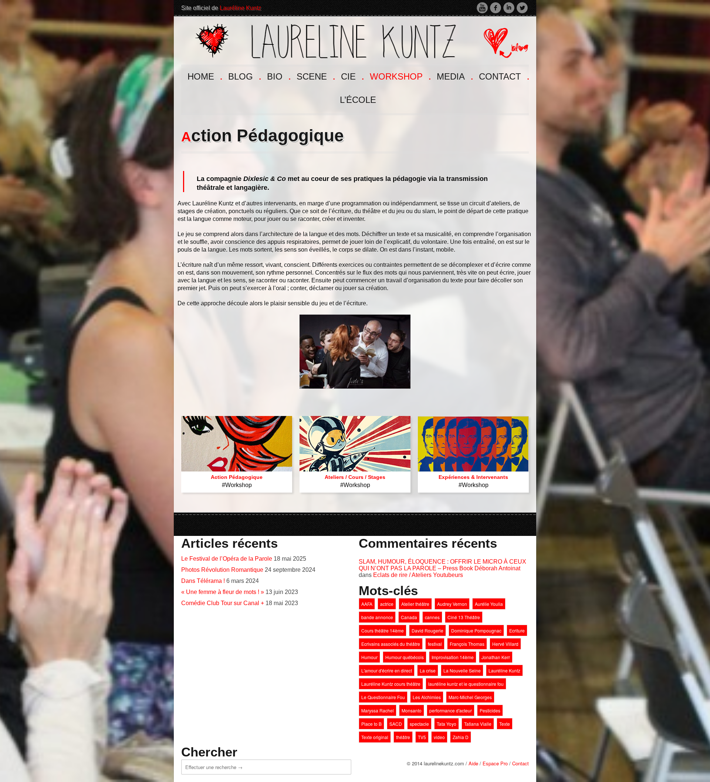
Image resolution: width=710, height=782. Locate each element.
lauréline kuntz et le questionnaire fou (466, 684)
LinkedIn (508, 7)
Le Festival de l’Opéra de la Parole (226, 559)
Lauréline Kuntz (240, 8)
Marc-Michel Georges (470, 697)
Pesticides (490, 710)
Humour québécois (404, 657)
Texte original (374, 737)
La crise (428, 670)
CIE (352, 76)
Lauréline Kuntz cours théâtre (390, 684)
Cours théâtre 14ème (382, 630)
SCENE (315, 76)
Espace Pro (495, 763)
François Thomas (467, 644)
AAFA (366, 604)
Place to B (371, 724)
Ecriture (517, 630)
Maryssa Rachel (377, 710)
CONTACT (503, 76)
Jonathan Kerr (495, 657)
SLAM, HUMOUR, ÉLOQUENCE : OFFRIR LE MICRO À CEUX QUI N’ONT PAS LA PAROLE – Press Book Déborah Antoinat (442, 564)
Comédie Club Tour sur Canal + (222, 603)
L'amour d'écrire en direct (386, 670)
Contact (520, 763)
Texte (504, 724)
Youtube (482, 7)
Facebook (495, 7)
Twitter (522, 7)
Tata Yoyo (446, 724)
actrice (386, 604)
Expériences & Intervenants (473, 477)
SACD (395, 724)
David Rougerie (427, 630)
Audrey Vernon (452, 604)
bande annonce (377, 617)
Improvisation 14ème (453, 657)
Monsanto (412, 710)
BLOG (244, 76)
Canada (409, 617)
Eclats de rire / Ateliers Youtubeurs (418, 575)
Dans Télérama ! (203, 581)
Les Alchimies (427, 697)
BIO (278, 76)
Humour (369, 657)
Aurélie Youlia (489, 604)
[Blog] (499, 39)
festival (435, 644)
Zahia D (461, 737)
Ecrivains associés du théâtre (390, 644)
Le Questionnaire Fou (383, 697)
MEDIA (454, 76)
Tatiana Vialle (477, 724)
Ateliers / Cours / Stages (355, 477)
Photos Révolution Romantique (222, 570)
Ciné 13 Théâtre (463, 617)
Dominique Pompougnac (476, 630)
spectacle (419, 724)
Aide (473, 763)
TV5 (422, 737)
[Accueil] (325, 39)
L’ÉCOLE (358, 100)
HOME (204, 76)
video (439, 737)
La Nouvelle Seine (462, 670)
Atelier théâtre (415, 604)
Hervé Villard (505, 644)
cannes (432, 617)
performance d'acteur (450, 710)
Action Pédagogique (237, 477)
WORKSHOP (400, 76)
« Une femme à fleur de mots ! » (222, 592)
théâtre (403, 737)
